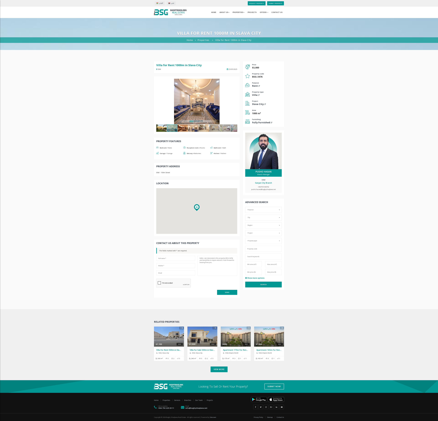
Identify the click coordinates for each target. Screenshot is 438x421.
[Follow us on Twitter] (260, 407)
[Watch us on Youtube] (281, 407)
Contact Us (276, 12)
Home (190, 40)
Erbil (159, 69)
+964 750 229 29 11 (166, 408)
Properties (238, 12)
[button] (235, 81)
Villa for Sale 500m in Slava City (204, 350)
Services (177, 400)
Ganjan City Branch (263, 183)
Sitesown (213, 417)
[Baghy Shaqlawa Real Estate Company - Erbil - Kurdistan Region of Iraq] (170, 12)
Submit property (275, 3)
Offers (263, 12)
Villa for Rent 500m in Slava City (171, 350)
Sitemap (270, 417)
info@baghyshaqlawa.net (196, 408)
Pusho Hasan (263, 171)
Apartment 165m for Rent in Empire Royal (275, 350)
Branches (188, 400)
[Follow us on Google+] (271, 407)
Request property (256, 3)
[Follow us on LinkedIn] (276, 407)
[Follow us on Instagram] (266, 407)
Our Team (199, 400)
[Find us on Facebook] (255, 407)
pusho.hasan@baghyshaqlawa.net (263, 189)
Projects (252, 12)
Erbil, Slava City (163, 353)
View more (219, 369)
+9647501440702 (263, 187)
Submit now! (274, 386)
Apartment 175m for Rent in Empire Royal (242, 350)
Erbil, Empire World (231, 353)
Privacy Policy (258, 417)
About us (223, 12)
